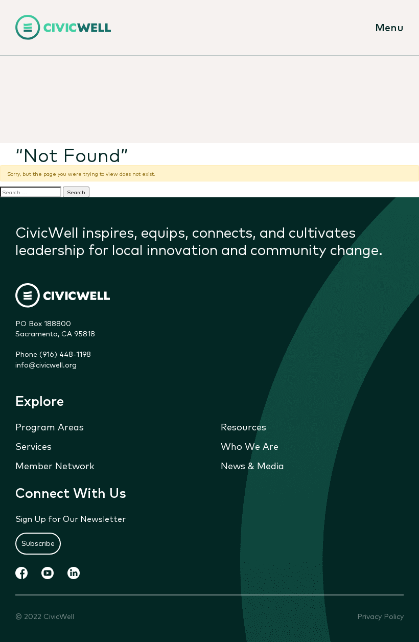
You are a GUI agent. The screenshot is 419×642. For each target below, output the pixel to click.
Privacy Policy (380, 616)
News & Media (252, 465)
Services (33, 446)
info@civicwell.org (46, 364)
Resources (243, 426)
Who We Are (249, 446)
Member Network (55, 465)
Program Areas (49, 426)
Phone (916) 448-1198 (53, 353)
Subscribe (38, 542)
